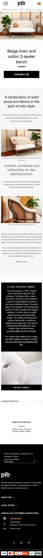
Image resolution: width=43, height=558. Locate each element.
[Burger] (5, 3)
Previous (2, 26)
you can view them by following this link (21, 343)
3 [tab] (19, 36)
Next (41, 26)
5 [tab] (26, 36)
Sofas (21, 9)
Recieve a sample (21, 387)
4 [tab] (23, 36)
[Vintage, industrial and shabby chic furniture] (21, 3)
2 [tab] (16, 36)
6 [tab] (30, 36)
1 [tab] (13, 36)
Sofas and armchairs (9, 9)
